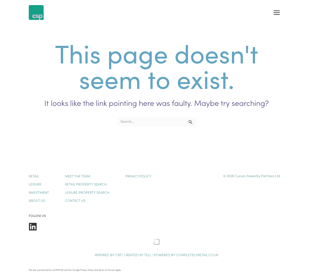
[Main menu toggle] (276, 12)
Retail (34, 176)
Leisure (35, 184)
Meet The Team (77, 176)
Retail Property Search (86, 184)
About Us (37, 200)
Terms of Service (107, 269)
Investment (39, 192)
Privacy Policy (138, 176)
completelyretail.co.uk (197, 254)
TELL (148, 254)
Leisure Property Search (87, 192)
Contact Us (75, 200)
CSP (118, 254)
